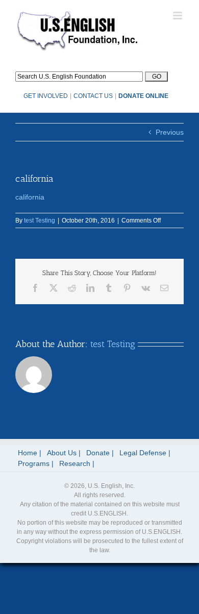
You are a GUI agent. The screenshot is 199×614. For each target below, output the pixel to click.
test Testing (39, 220)
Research (74, 463)
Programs (33, 463)
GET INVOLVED (45, 96)
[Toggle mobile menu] (178, 15)
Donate (98, 453)
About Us (62, 453)
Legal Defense (142, 453)
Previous (170, 132)
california (29, 197)
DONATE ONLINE (143, 96)
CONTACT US (93, 96)
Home (27, 453)
